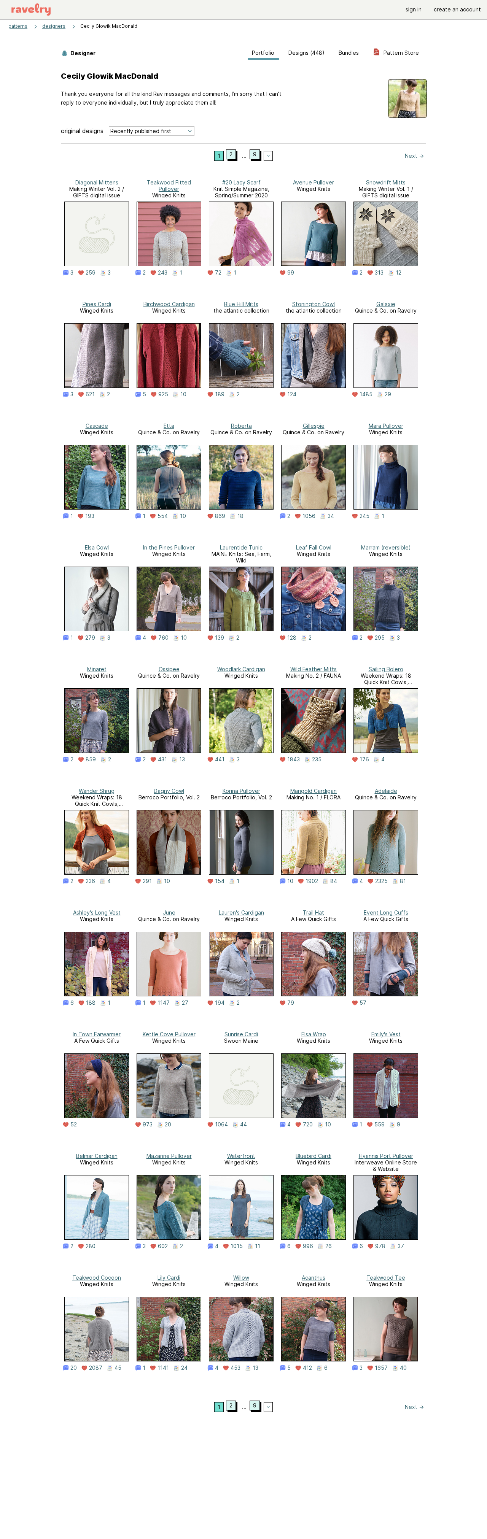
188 (90, 1003)
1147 (164, 1003)
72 (218, 273)
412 (307, 1368)
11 (257, 1246)
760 (163, 638)
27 (185, 1003)
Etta (169, 425)
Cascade (97, 425)
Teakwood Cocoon (96, 1277)
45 (118, 1368)
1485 (366, 394)
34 (331, 516)
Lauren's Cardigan (241, 912)
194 (219, 1003)
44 (243, 1124)
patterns (17, 26)
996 (308, 1246)
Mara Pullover (386, 425)
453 (235, 1368)
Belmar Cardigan (97, 1156)
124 (291, 394)
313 (379, 273)
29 (388, 394)
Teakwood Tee (385, 1277)
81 (403, 881)
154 (219, 881)
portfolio (263, 52)
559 (379, 1124)
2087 (95, 1368)
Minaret (97, 669)
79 (290, 1003)
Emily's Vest (386, 1034)
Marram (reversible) (386, 547)
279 (90, 638)
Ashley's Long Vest (97, 912)
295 (380, 638)
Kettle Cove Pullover (169, 1034)
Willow (241, 1277)
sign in (414, 9)
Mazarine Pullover (169, 1156)
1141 (163, 1368)
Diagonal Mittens (96, 182)
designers (53, 26)
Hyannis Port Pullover (386, 1156)
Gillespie (314, 425)
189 (219, 394)
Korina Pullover (241, 791)
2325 (381, 881)
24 (184, 1368)
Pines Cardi (97, 304)
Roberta (241, 425)
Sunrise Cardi (241, 1034)
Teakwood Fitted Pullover (169, 185)
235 (316, 759)
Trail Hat (313, 912)
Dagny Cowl (169, 791)
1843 (293, 759)
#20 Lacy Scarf (241, 182)
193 (89, 516)
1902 (312, 881)
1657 (381, 1368)
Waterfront (241, 1156)
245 (364, 516)
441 (219, 759)
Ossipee (169, 669)
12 (398, 273)
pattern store (400, 52)
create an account (457, 9)
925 (163, 394)
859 (91, 759)
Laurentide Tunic (241, 547)
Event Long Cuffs (386, 912)
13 (182, 759)
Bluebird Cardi (313, 1156)
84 (333, 881)
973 (148, 1124)
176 (364, 759)
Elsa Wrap (313, 1034)
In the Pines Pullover (169, 547)
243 (162, 273)
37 (401, 1246)
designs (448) (306, 52)
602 (163, 1246)
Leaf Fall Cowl (313, 547)
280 (90, 1246)
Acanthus (313, 1277)
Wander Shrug (97, 791)
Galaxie (385, 304)
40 (403, 1368)
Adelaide (386, 791)
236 (90, 881)
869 (220, 516)
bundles (349, 52)
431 (162, 759)
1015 (237, 1246)
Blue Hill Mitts (241, 304)
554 (163, 516)
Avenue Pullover (313, 182)
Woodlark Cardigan (241, 669)
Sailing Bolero (386, 669)
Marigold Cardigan (313, 791)
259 (90, 273)
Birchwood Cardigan (169, 304)
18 (240, 516)
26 (328, 1246)
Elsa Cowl (97, 547)
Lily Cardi (169, 1277)
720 (308, 1124)
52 (73, 1124)
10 (183, 394)
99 (290, 273)
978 (380, 1246)
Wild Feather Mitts (313, 669)
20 (168, 1124)
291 (147, 881)
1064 (221, 1124)
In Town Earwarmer (97, 1034)
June (169, 912)
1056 (308, 516)
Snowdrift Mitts (386, 182)
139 (219, 638)
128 (291, 638)
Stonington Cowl (313, 304)
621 (90, 394)
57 (363, 1003)
